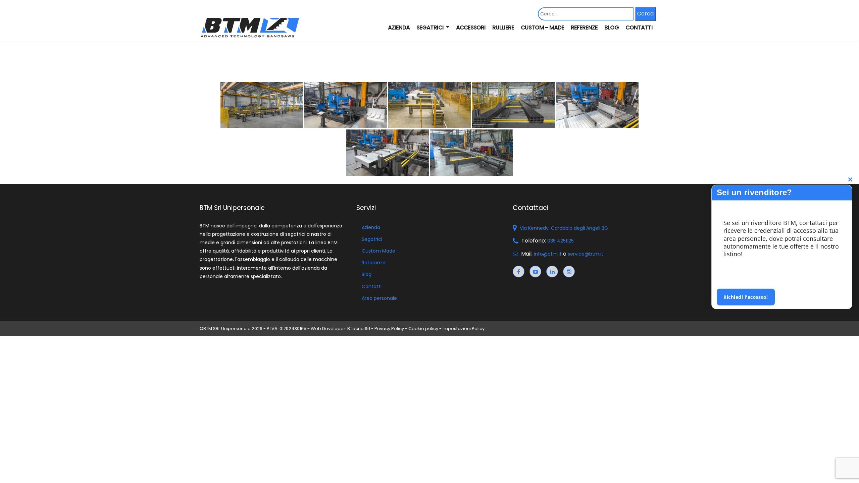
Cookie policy (423, 328)
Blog (611, 27)
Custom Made (378, 251)
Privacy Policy (389, 328)
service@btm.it (585, 254)
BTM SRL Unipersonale (227, 328)
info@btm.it (548, 254)
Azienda (399, 27)
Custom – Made (542, 27)
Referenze (584, 27)
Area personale (379, 298)
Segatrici (430, 27)
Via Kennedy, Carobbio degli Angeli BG (564, 228)
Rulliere (503, 27)
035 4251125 (560, 240)
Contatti (639, 27)
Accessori (471, 27)
